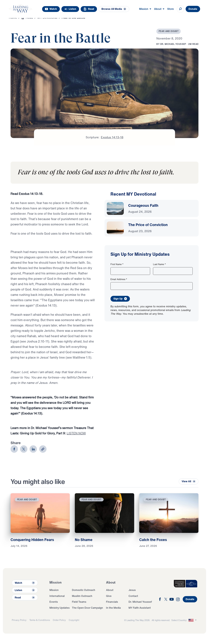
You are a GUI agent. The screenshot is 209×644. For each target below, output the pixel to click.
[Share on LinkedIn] (33, 449)
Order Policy (59, 620)
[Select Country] (192, 620)
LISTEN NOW (76, 433)
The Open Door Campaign (87, 608)
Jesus (132, 590)
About (109, 590)
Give (109, 596)
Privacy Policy (19, 620)
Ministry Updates (59, 608)
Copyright (74, 620)
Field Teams (79, 602)
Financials (112, 602)
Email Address (118, 279)
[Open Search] (180, 9)
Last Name (159, 264)
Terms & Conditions (39, 620)
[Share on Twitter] (23, 449)
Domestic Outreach (83, 590)
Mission (54, 590)
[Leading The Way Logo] (20, 9)
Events (53, 602)
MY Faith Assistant (140, 608)
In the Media (113, 608)
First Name (116, 264)
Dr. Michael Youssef (140, 602)
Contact (133, 596)
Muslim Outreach (82, 596)
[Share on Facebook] (14, 449)
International (57, 596)
